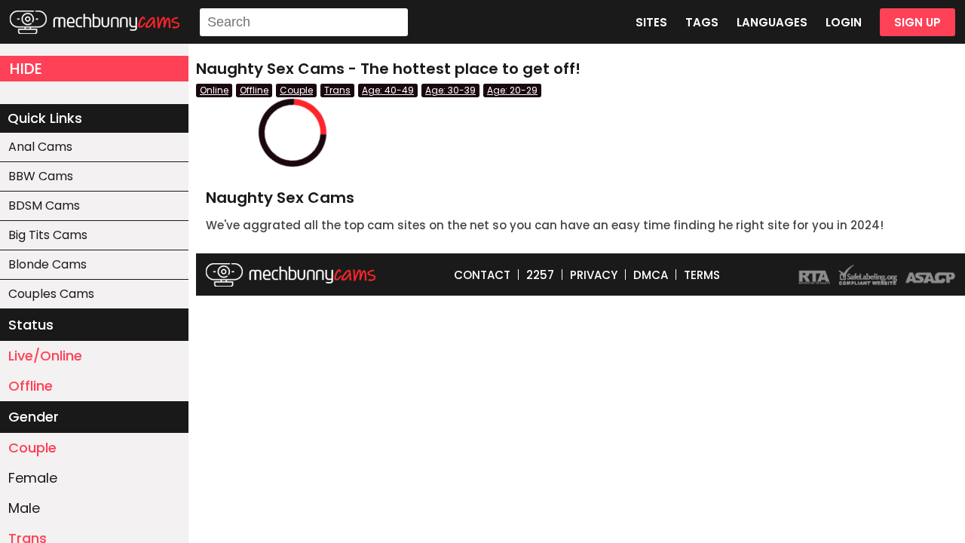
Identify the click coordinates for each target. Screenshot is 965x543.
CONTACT (482, 275)
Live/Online (45, 355)
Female (32, 477)
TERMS (702, 275)
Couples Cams (51, 293)
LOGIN (844, 22)
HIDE (26, 68)
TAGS (701, 22)
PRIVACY (593, 275)
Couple (32, 447)
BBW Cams (40, 176)
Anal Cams (40, 146)
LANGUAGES (772, 22)
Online (214, 90)
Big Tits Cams (47, 235)
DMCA (650, 275)
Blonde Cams (47, 264)
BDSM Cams (44, 205)
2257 (540, 275)
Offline (30, 385)
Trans (337, 90)
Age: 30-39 (450, 90)
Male (24, 508)
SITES (651, 22)
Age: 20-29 (512, 90)
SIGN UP (917, 22)
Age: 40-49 (388, 90)
